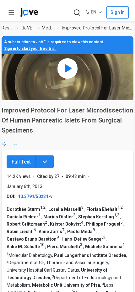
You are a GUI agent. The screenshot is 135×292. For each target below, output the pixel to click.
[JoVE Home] (29, 12)
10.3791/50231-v (35, 196)
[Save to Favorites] (15, 142)
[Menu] (45, 161)
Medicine (48, 27)
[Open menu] (11, 13)
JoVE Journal (28, 27)
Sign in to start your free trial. (30, 48)
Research (8, 27)
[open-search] (76, 12)
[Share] (4, 142)
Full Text (21, 162)
